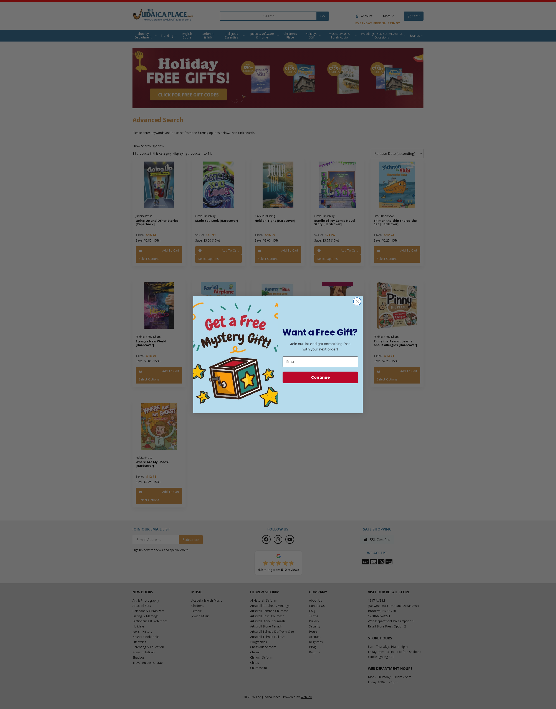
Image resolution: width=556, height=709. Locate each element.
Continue (320, 377)
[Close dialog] (357, 301)
